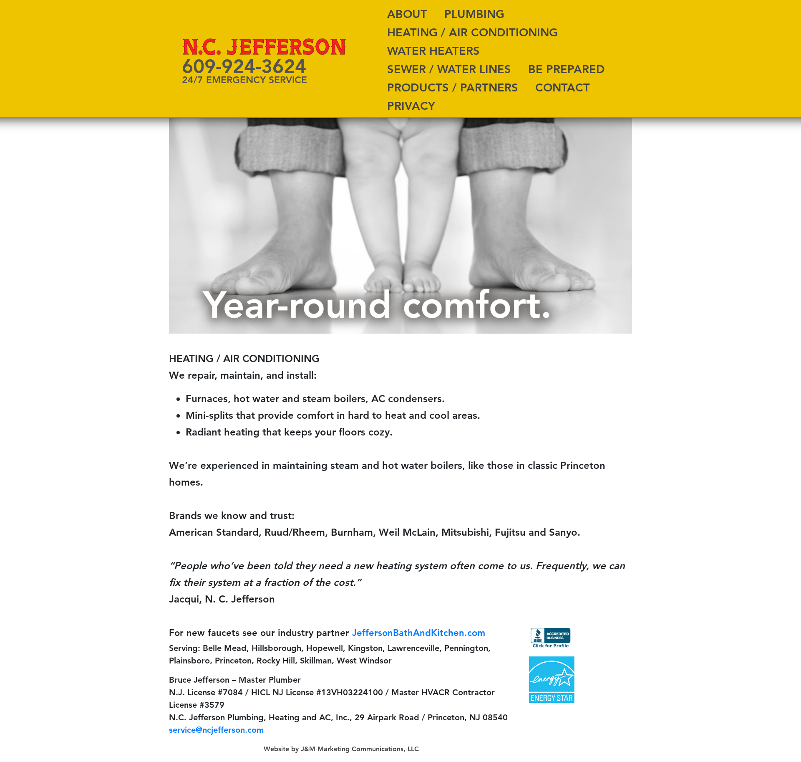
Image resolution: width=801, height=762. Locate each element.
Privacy (411, 106)
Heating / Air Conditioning (472, 32)
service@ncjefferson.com (216, 730)
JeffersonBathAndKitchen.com (418, 632)
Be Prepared (566, 69)
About (407, 14)
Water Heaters (433, 51)
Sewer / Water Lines (449, 69)
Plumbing (474, 14)
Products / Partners (452, 87)
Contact (562, 87)
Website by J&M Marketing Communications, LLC (341, 749)
